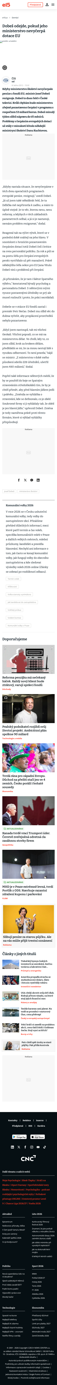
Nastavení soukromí (18, 1371)
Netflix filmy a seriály (11, 1335)
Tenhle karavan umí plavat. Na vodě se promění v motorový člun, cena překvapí (36, 1011)
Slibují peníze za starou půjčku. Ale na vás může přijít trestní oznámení (27, 938)
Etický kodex (13, 1377)
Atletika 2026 (37, 1294)
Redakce (27, 1120)
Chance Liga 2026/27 (16, 1203)
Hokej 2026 (37, 1282)
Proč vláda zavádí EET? (12, 1284)
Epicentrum (7, 1221)
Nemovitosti (17, 1189)
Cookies (46, 1367)
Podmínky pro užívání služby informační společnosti (27, 1364)
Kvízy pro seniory (9, 1234)
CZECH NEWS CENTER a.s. (39, 1347)
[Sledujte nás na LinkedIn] (12, 1147)
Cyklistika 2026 (38, 1298)
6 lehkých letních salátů (42, 1256)
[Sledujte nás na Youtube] (38, 1147)
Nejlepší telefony (9, 1319)
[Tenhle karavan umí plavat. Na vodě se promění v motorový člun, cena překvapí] (10, 1013)
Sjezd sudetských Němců (13, 1280)
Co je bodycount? (10, 1242)
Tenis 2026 (36, 1286)
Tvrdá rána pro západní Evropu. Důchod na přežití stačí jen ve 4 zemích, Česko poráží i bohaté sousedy (23, 781)
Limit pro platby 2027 (41, 1323)
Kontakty (12, 1120)
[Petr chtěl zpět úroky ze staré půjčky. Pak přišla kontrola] (11, 1045)
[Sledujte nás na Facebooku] (25, 1147)
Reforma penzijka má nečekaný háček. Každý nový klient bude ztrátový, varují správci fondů (24, 681)
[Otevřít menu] (53, 5)
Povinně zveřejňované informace (35, 1377)
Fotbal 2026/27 (38, 1278)
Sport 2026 (37, 1266)
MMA (34, 1273)
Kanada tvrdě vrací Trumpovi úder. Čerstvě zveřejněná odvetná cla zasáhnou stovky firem (26, 836)
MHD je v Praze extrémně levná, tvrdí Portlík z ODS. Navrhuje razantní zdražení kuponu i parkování (27, 890)
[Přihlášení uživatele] (47, 5)
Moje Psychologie (11, 1180)
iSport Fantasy (18, 1185)
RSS (30, 1126)
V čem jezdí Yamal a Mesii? (13, 1229)
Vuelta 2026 (35, 1203)
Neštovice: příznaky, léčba (13, 1225)
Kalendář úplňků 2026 (11, 1238)
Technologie (8, 1308)
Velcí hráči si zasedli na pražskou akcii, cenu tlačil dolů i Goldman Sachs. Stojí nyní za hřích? (38, 1027)
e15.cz (5, 17)
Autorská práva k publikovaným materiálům (28, 1360)
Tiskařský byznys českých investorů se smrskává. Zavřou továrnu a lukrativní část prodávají (36, 964)
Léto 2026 (37, 1214)
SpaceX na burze (9, 1315)
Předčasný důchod (40, 1315)
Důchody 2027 (38, 1327)
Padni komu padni (10, 1288)
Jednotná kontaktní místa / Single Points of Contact (28, 1374)
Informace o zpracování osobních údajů (23, 1367)
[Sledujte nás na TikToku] (44, 1147)
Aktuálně (7, 1214)
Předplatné (17, 1126)
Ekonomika (38, 1308)
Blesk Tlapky (28, 1180)
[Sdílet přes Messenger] (31, 480)
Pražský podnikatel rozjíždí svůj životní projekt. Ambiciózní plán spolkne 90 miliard (24, 730)
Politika (6, 1266)
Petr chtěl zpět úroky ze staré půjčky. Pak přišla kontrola (36, 1044)
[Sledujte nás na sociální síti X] (19, 1147)
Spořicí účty (37, 1319)
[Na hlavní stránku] (6, 4)
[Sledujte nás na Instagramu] (31, 1147)
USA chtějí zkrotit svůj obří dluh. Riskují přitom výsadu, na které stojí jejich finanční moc (37, 996)
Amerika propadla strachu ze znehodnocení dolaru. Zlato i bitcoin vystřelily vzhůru (36, 980)
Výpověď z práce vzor (11, 1293)
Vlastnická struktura (37, 1371)
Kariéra (41, 1126)
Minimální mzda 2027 (41, 1331)
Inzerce (40, 1120)
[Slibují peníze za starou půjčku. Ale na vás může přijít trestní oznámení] (28, 919)
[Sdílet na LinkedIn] (38, 480)
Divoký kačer (7, 1297)
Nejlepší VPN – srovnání (12, 1331)
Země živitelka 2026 (40, 1335)
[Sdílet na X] (25, 480)
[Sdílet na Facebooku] (19, 480)
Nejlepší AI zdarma (10, 1323)
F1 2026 (35, 1290)
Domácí (15, 17)
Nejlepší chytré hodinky (12, 1327)
